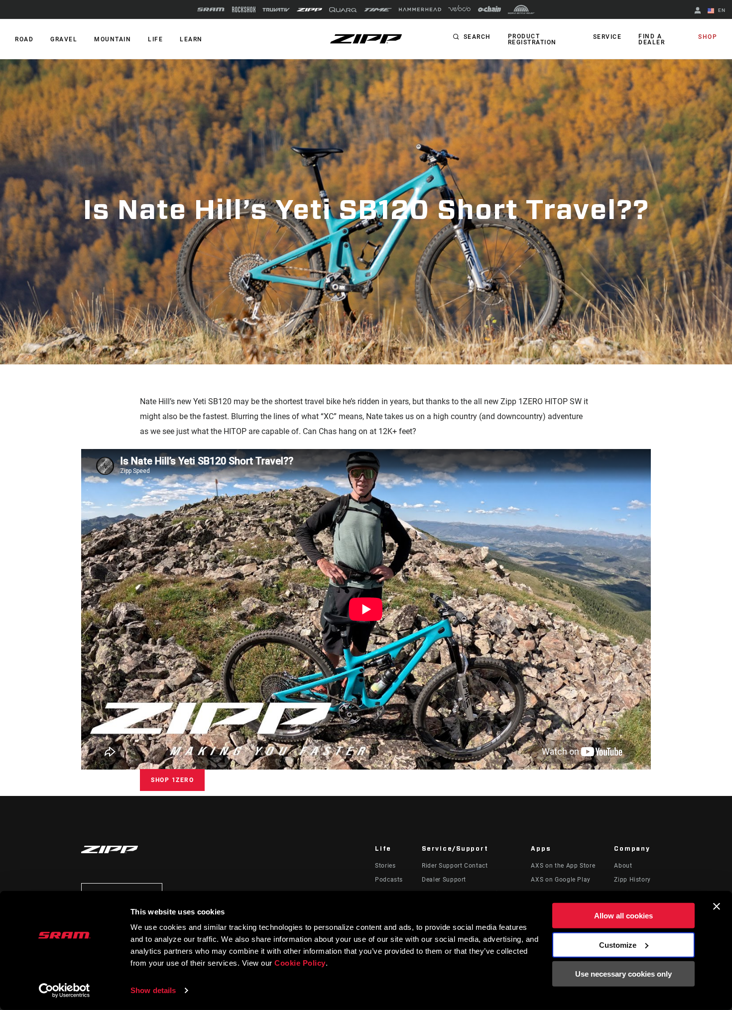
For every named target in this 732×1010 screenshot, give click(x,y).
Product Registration (532, 39)
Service (607, 36)
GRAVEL (63, 39)
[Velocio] (459, 9)
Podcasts (389, 879)
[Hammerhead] (420, 9)
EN (721, 10)
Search (477, 36)
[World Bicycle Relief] (521, 9)
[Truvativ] (276, 9)
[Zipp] (309, 9)
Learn (191, 39)
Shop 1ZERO (172, 780)
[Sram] (211, 9)
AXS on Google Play (561, 879)
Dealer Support (444, 879)
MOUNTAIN (112, 39)
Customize (617, 944)
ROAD (24, 39)
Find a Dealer (651, 39)
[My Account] (698, 11)
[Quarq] (343, 9)
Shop (707, 36)
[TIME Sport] (378, 9)
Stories (385, 865)
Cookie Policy (300, 963)
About (623, 865)
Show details (153, 990)
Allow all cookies (623, 915)
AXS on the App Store (563, 865)
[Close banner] (716, 906)
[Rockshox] (243, 9)
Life (155, 39)
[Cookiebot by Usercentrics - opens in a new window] (64, 990)
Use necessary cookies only (623, 974)
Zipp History (632, 879)
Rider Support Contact (455, 865)
